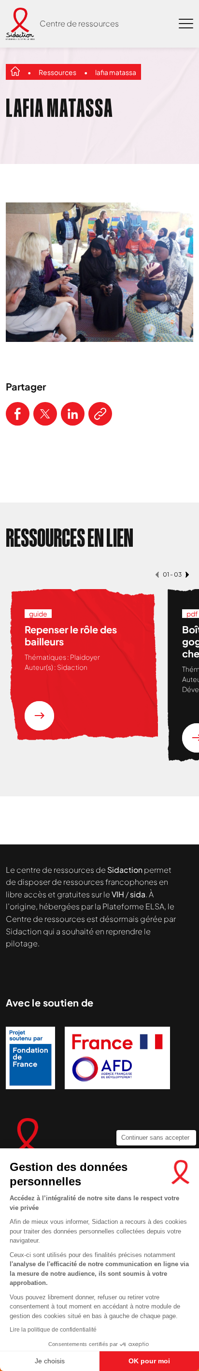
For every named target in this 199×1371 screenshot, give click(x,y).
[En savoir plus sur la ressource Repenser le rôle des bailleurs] (39, 715)
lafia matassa (115, 72)
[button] (157, 574)
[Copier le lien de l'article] (100, 414)
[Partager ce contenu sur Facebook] (17, 414)
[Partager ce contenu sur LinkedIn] (73, 414)
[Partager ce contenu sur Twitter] (45, 414)
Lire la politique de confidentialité (53, 1329)
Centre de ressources (79, 23)
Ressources (57, 72)
